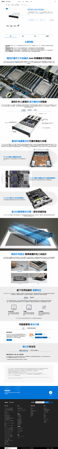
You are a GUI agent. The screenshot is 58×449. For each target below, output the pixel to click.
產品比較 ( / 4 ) (8, 448)
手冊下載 (45, 422)
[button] (55, 1)
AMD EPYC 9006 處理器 (8, 408)
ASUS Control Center (21, 436)
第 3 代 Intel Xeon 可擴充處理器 (9, 426)
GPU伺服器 (19, 416)
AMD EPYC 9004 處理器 (8, 436)
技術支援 (45, 408)
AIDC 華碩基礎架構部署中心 (9, 409)
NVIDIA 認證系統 (7, 439)
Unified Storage (20, 430)
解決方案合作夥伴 (7, 444)
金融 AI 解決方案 (7, 416)
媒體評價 (32, 413)
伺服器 (12, 4)
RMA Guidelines (46, 419)
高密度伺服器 (20, 421)
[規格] (23, 36)
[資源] (35, 36)
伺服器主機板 (20, 422)
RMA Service (46, 418)
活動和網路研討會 (33, 410)
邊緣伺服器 (19, 420)
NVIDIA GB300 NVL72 (8, 432)
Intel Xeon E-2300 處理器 (9, 427)
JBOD (19, 432)
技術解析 (32, 414)
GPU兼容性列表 (46, 410)
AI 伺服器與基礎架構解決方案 (9, 418)
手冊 (44, 413)
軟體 (18, 434)
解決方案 (19, 1)
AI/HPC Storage (20, 427)
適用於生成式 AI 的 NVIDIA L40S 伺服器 (9, 441)
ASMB (19, 437)
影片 (31, 409)
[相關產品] (47, 36)
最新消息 (32, 408)
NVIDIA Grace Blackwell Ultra (21, 411)
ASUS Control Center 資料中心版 (9, 411)
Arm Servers (20, 417)
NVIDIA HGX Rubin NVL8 (9, 431)
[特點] (11, 36)
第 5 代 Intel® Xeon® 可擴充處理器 (9, 423)
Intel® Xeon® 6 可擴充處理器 (9, 421)
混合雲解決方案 (7, 419)
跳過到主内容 (27, 3)
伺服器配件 (19, 424)
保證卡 (45, 417)
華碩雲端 (6, 442)
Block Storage (20, 428)
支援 (31, 1)
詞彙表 (32, 415)
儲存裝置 (19, 426)
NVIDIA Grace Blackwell (21, 409)
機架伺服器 (17, 4)
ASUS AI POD (20, 408)
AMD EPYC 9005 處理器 (8, 435)
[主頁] (6, 4)
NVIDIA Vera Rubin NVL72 (9, 430)
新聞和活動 (27, 1)
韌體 (44, 414)
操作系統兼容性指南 (47, 409)
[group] (7, 25)
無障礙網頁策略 (27, 3)
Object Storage (20, 431)
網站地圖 (27, 3)
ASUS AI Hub (7, 414)
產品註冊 (45, 415)
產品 (23, 1)
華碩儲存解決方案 (7, 415)
